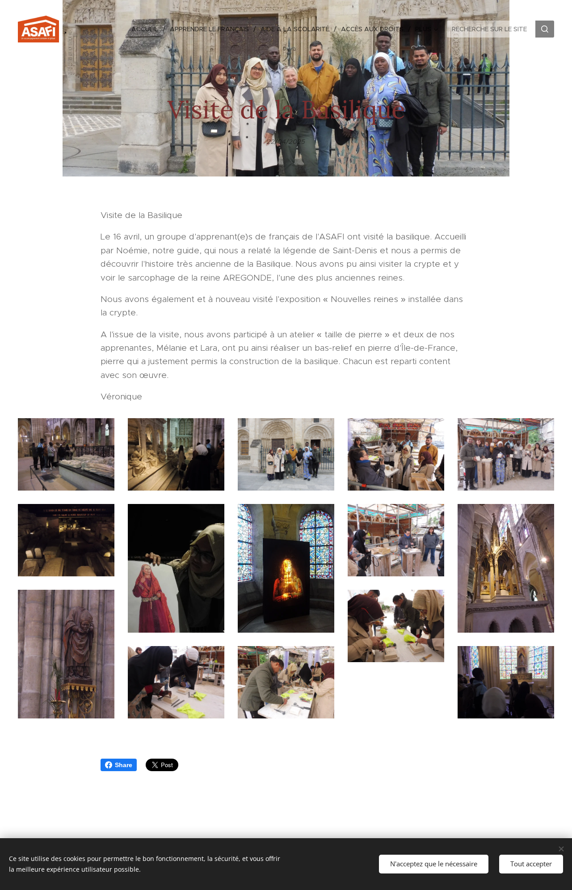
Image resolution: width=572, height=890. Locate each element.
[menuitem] (147, 29)
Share (123, 764)
